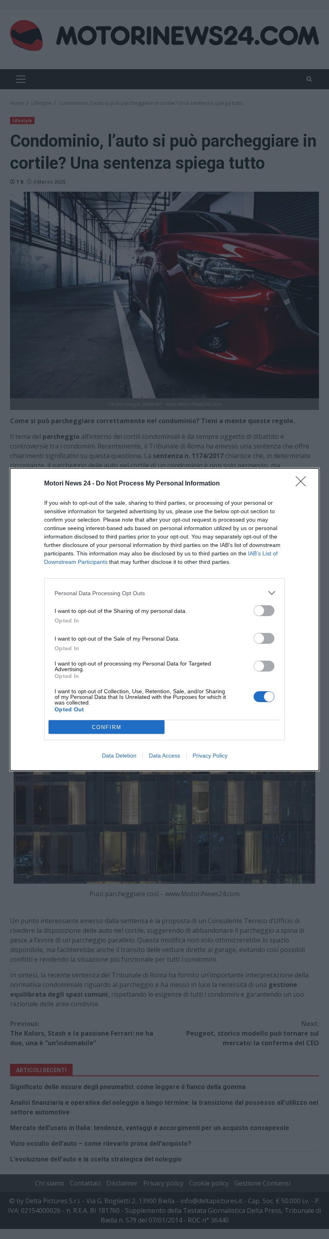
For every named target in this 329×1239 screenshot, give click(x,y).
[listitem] (164, 593)
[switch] (264, 610)
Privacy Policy (210, 755)
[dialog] (164, 619)
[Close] (303, 484)
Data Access (164, 755)
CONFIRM (107, 727)
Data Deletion (119, 755)
